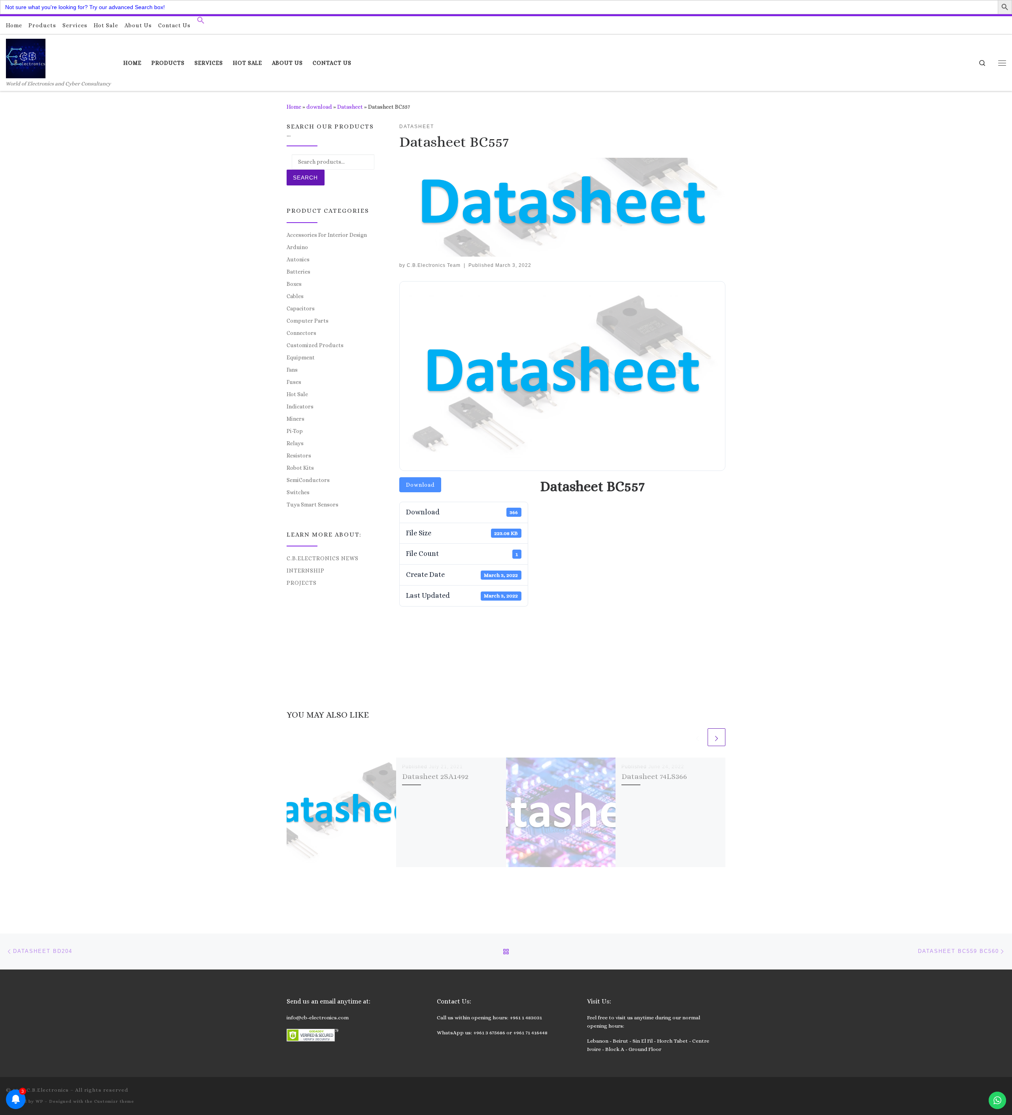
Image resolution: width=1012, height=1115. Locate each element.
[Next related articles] (716, 737)
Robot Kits (300, 468)
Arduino (297, 247)
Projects (302, 583)
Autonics (298, 259)
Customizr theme (114, 1101)
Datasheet (350, 107)
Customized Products (315, 345)
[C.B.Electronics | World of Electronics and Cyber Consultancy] (25, 57)
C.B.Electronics (47, 1090)
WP (39, 1101)
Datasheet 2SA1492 (435, 776)
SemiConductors (308, 480)
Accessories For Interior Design (327, 235)
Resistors (299, 455)
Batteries (298, 271)
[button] (200, 22)
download (319, 107)
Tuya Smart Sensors (312, 504)
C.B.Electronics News (323, 558)
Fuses (294, 382)
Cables (295, 296)
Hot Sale (297, 394)
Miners (295, 419)
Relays (295, 443)
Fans (292, 370)
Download (420, 485)
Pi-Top (295, 431)
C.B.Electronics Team (434, 265)
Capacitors (301, 308)
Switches (298, 492)
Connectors (301, 333)
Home (294, 107)
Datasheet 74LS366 (654, 776)
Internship (306, 570)
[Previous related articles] (697, 737)
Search (305, 177)
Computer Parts (308, 320)
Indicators (300, 406)
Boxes (294, 284)
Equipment (301, 357)
